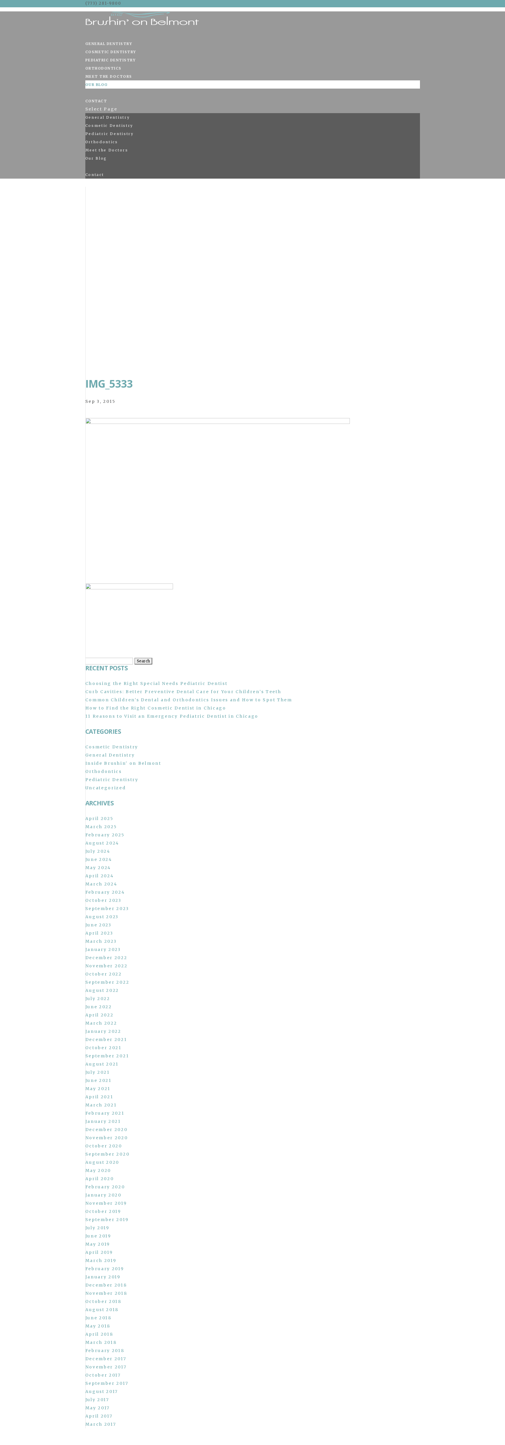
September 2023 (107, 908)
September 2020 (107, 1154)
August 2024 (102, 843)
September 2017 (107, 1383)
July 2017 (97, 1399)
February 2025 (105, 835)
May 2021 (98, 1088)
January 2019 (103, 1277)
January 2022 (103, 1031)
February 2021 (104, 1113)
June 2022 (98, 1006)
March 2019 (101, 1260)
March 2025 (101, 826)
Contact (96, 101)
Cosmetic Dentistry (110, 52)
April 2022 (99, 1015)
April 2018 (99, 1334)
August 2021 (102, 1064)
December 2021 (106, 1039)
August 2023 (102, 916)
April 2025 (99, 818)
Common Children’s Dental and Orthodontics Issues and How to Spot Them (188, 699)
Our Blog (96, 84)
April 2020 (99, 1178)
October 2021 (103, 1047)
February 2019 (104, 1268)
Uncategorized (105, 787)
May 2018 (98, 1326)
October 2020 (103, 1146)
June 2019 (98, 1236)
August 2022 (102, 990)
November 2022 (106, 965)
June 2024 (98, 859)
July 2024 (97, 851)
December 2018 (106, 1285)
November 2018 (106, 1293)
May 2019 (97, 1244)
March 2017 (100, 1424)
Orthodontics (103, 68)
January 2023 (103, 949)
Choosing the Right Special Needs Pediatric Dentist (156, 683)
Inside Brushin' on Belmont (123, 763)
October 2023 (103, 900)
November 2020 (106, 1137)
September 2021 (107, 1056)
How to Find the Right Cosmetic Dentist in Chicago (155, 708)
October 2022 (103, 974)
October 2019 (103, 1211)
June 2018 (98, 1317)
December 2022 (106, 957)
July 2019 (97, 1227)
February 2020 (105, 1187)
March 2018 (101, 1342)
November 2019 (106, 1203)
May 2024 (98, 867)
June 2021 (98, 1080)
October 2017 (103, 1375)
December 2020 (106, 1129)
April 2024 (99, 875)
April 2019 (99, 1252)
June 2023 (98, 925)
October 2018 (103, 1301)
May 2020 (98, 1170)
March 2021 (101, 1105)
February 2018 (104, 1350)
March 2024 (101, 884)
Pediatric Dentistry (110, 60)
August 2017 (101, 1391)
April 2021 (99, 1096)
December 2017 (106, 1358)
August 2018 (102, 1309)
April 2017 (99, 1416)
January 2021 (103, 1121)
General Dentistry (108, 44)
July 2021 (97, 1072)
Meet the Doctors (108, 76)
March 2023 (101, 941)
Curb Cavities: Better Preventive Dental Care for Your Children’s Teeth (183, 691)
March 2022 (101, 1023)
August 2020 (102, 1162)
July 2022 (97, 998)
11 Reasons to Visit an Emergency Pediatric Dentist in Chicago (172, 716)
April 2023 (99, 933)
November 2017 (106, 1367)
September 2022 (107, 982)
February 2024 (105, 892)
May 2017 (97, 1408)
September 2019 (107, 1219)
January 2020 (103, 1195)
